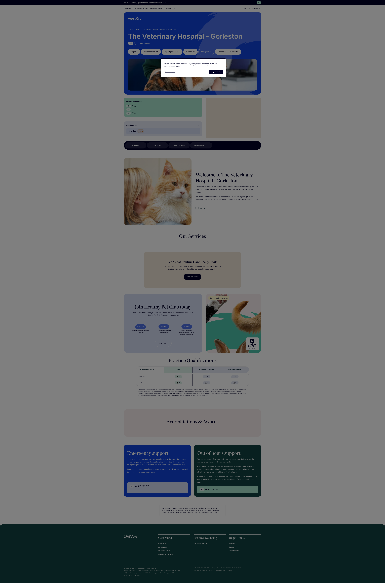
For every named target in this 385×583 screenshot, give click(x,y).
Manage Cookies (170, 72)
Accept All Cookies (216, 72)
